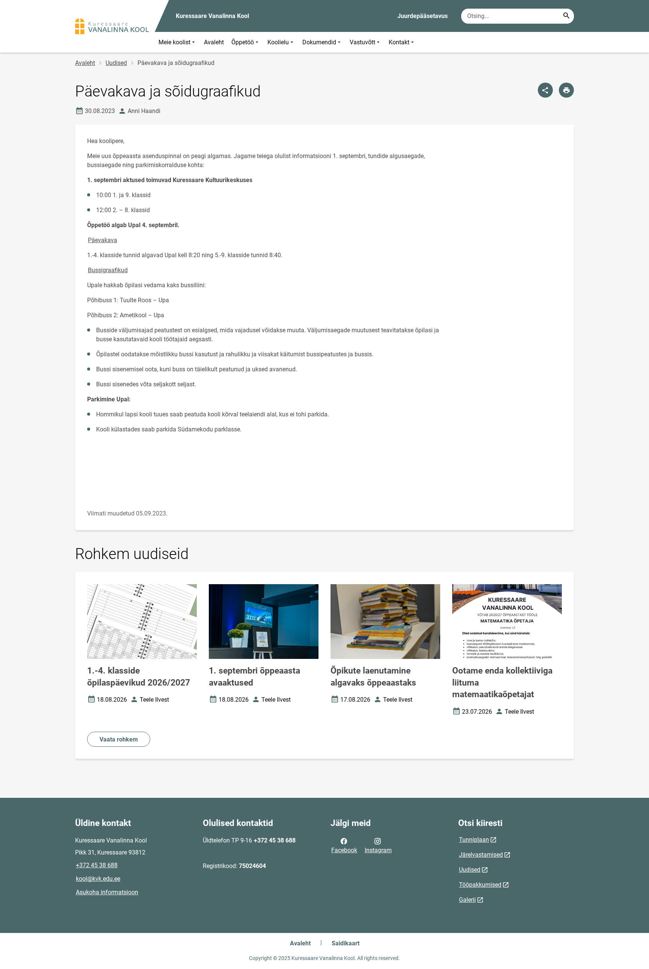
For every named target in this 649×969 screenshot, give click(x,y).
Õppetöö (242, 42)
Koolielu (278, 42)
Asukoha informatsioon (107, 892)
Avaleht (214, 42)
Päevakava (102, 240)
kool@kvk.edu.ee (98, 878)
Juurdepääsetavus (422, 16)
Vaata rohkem (119, 739)
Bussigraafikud (108, 270)
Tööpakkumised (480, 884)
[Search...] (566, 16)
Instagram (378, 850)
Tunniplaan (474, 839)
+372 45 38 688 (97, 865)
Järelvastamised (481, 854)
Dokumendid (319, 42)
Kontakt (399, 42)
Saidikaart (345, 943)
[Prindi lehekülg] (566, 90)
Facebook (344, 850)
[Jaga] (545, 90)
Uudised (116, 62)
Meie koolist (174, 42)
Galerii (467, 899)
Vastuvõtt (362, 42)
